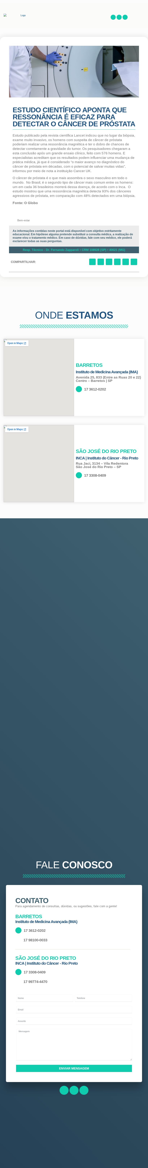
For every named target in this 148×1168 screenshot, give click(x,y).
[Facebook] (113, 17)
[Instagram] (119, 17)
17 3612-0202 (95, 389)
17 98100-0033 (35, 940)
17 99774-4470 (35, 982)
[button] (103, 15)
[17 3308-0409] (79, 475)
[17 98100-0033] (18, 940)
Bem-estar (23, 220)
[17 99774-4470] (18, 982)
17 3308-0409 (95, 475)
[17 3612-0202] (79, 389)
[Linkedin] (125, 17)
